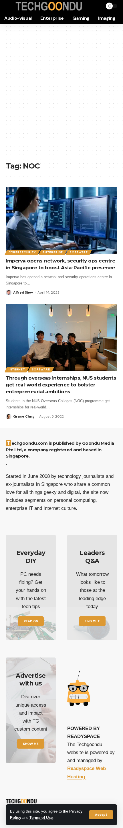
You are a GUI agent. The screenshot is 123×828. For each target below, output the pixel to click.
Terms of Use (41, 818)
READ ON (31, 621)
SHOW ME (31, 744)
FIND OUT (92, 621)
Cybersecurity (22, 252)
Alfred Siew (23, 292)
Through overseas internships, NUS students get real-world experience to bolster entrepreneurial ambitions (61, 384)
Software (79, 252)
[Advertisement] (61, 95)
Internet (17, 369)
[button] (101, 814)
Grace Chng (24, 416)
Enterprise (53, 252)
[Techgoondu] (48, 6)
